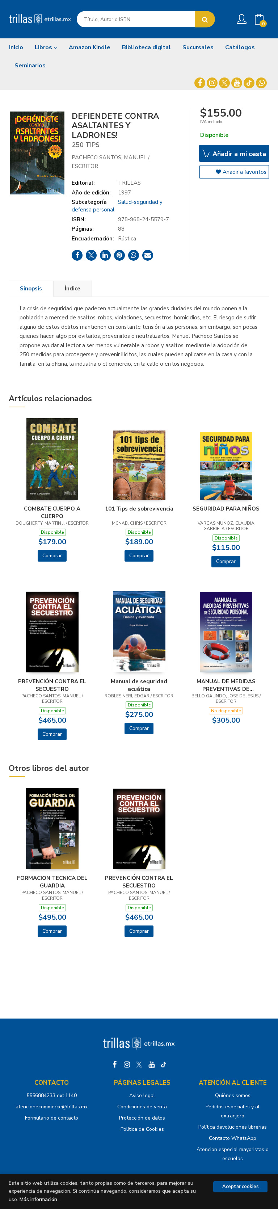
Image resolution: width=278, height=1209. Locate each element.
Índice (72, 288)
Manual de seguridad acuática (139, 685)
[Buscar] (205, 19)
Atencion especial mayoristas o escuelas (233, 1154)
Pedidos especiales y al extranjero (233, 1111)
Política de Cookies (142, 1129)
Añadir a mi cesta (238, 154)
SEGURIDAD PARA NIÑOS (226, 508)
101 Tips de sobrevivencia (139, 508)
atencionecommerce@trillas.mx (52, 1106)
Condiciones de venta (142, 1106)
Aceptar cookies (240, 1186)
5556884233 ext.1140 (51, 1095)
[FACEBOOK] (199, 82)
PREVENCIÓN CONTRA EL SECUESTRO (52, 685)
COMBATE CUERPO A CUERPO (52, 512)
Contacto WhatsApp (232, 1138)
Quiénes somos (232, 1095)
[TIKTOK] (249, 82)
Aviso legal (142, 1095)
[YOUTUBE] (236, 82)
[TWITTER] (224, 82)
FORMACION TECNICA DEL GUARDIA (52, 881)
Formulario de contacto (51, 1117)
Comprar (52, 555)
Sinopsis (31, 288)
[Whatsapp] (261, 82)
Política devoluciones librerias (232, 1127)
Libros (44, 47)
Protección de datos (142, 1117)
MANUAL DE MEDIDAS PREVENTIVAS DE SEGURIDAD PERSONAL (225, 685)
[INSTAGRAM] (212, 82)
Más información (38, 1199)
